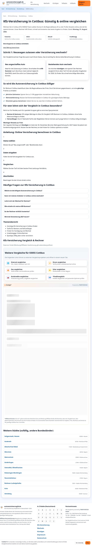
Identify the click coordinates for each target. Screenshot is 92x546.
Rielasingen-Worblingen (13, 473)
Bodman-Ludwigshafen (12, 483)
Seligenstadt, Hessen (11, 436)
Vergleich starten (82, 3)
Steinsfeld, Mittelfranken (13, 468)
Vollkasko (73, 3)
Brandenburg (20, 9)
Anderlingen (8, 462)
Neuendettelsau (10, 478)
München (7, 452)
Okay (87, 542)
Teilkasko (64, 3)
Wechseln (47, 3)
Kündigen (56, 3)
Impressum (41, 535)
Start (3, 9)
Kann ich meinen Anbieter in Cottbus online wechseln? (24, 196)
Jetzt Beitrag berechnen (11, 48)
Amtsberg (8, 494)
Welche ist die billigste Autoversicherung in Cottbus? (23, 191)
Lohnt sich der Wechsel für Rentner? (17, 201)
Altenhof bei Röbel (11, 447)
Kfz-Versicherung (35, 3)
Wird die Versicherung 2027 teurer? (16, 217)
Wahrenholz (8, 457)
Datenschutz (41, 538)
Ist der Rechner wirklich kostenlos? (17, 211)
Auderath (7, 441)
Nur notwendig (79, 542)
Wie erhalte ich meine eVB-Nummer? (17, 206)
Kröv (6, 488)
